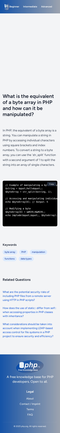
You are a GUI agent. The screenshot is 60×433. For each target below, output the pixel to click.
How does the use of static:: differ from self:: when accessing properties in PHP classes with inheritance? (29, 312)
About (30, 398)
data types (26, 258)
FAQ (30, 414)
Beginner (14, 6)
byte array (10, 252)
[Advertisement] (30, 45)
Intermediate (30, 6)
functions (10, 258)
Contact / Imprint (30, 404)
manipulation (38, 252)
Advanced (46, 6)
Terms (30, 409)
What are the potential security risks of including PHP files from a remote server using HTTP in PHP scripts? (27, 296)
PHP (23, 252)
